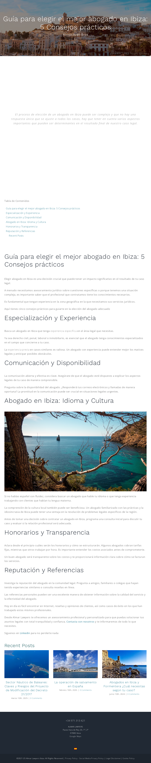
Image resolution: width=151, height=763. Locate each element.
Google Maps (75, 736)
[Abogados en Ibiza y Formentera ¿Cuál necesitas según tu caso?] (124, 664)
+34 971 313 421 (75, 720)
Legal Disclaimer (113, 758)
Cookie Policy (129, 758)
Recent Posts (16, 235)
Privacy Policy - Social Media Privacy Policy (84, 758)
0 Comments (36, 698)
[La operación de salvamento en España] (75, 664)
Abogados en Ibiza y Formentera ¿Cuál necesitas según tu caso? (124, 686)
